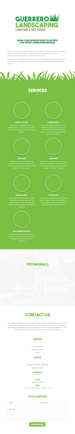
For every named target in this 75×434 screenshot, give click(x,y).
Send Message (37, 424)
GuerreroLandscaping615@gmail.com (37, 388)
